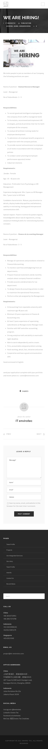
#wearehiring (25, 26)
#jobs (16, 26)
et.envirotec (16, 715)
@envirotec (16, 709)
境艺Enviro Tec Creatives (19, 718)
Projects (9, 550)
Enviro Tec (15, 712)
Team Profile (10, 544)
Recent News (10, 584)
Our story (9, 561)
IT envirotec (10, 23)
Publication (26, 23)
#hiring (9, 26)
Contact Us (10, 578)
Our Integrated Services (14, 556)
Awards (8, 573)
